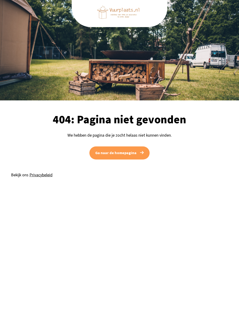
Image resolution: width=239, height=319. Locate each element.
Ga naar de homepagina (116, 153)
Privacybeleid (41, 175)
